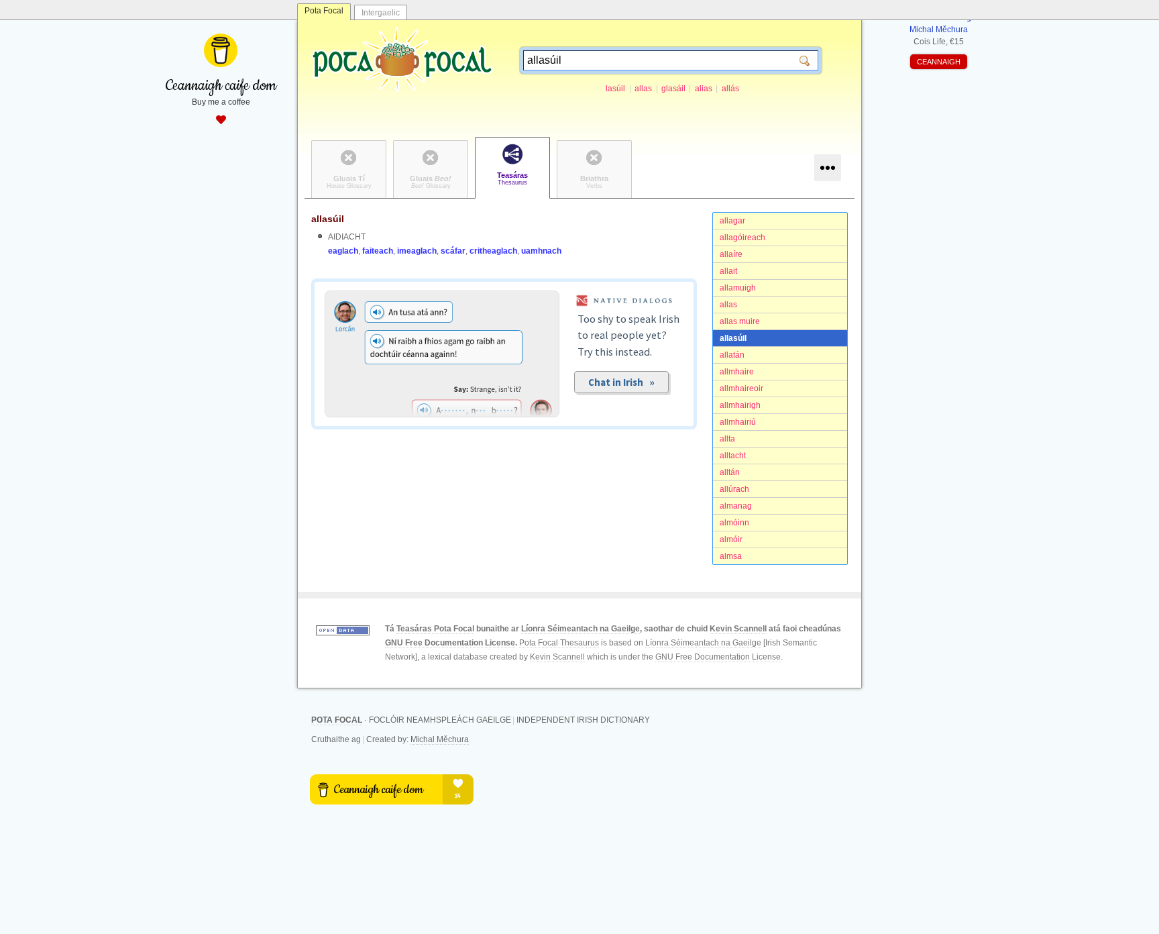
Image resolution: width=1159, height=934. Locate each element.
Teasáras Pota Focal (435, 628)
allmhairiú (738, 422)
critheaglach (493, 251)
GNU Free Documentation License (450, 642)
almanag (736, 506)
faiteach (377, 251)
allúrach (734, 489)
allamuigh (738, 288)
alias (703, 88)
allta (727, 439)
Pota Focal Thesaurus (559, 642)
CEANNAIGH (938, 62)
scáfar (453, 251)
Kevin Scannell (738, 628)
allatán (732, 355)
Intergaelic (381, 12)
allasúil (733, 338)
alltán (730, 472)
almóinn (734, 522)
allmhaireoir (741, 388)
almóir (731, 539)
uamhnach (541, 251)
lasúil (615, 88)
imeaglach (417, 251)
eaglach (343, 251)
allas (643, 88)
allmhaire (737, 371)
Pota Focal (324, 10)
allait (728, 271)
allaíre (731, 254)
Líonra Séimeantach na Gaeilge (580, 628)
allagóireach (742, 237)
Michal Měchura (439, 739)
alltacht (733, 455)
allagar (732, 220)
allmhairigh (740, 405)
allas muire (740, 321)
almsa (731, 556)
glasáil (673, 88)
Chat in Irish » (621, 382)
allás (730, 88)
